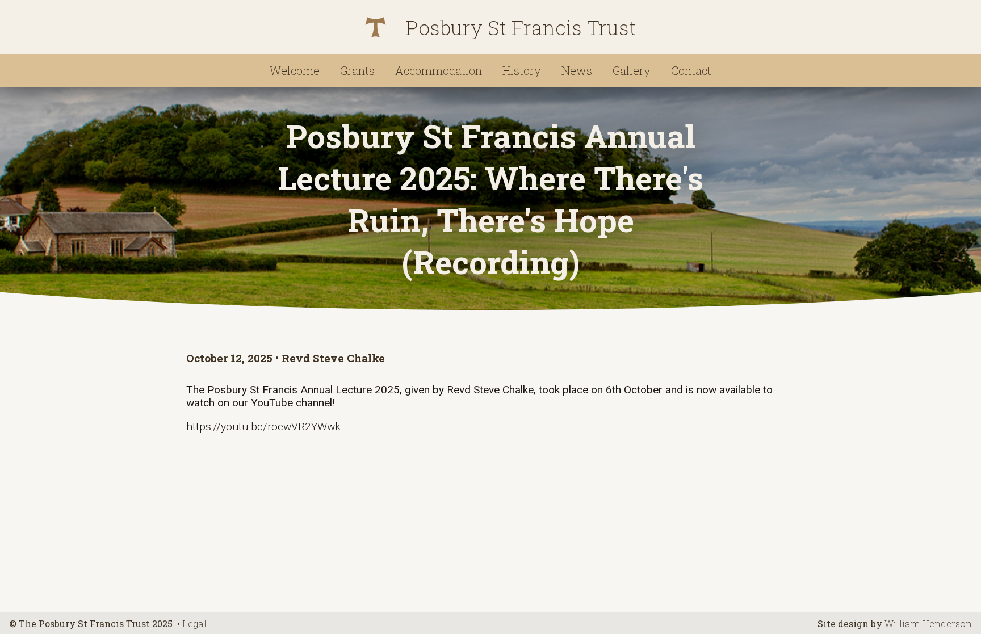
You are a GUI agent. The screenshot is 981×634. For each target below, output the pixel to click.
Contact (691, 70)
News (576, 70)
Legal (194, 623)
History (521, 70)
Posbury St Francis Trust (521, 27)
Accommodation (438, 70)
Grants (357, 70)
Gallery (632, 70)
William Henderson (928, 623)
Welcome (295, 70)
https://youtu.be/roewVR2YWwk (263, 426)
